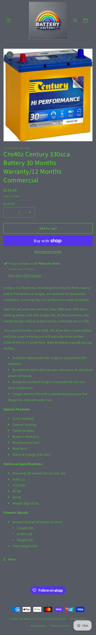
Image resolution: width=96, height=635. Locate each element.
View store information (24, 275)
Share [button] (12, 559)
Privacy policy (78, 618)
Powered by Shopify (54, 618)
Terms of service (60, 625)
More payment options (48, 251)
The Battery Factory (30, 618)
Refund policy (38, 625)
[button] (9, 21)
